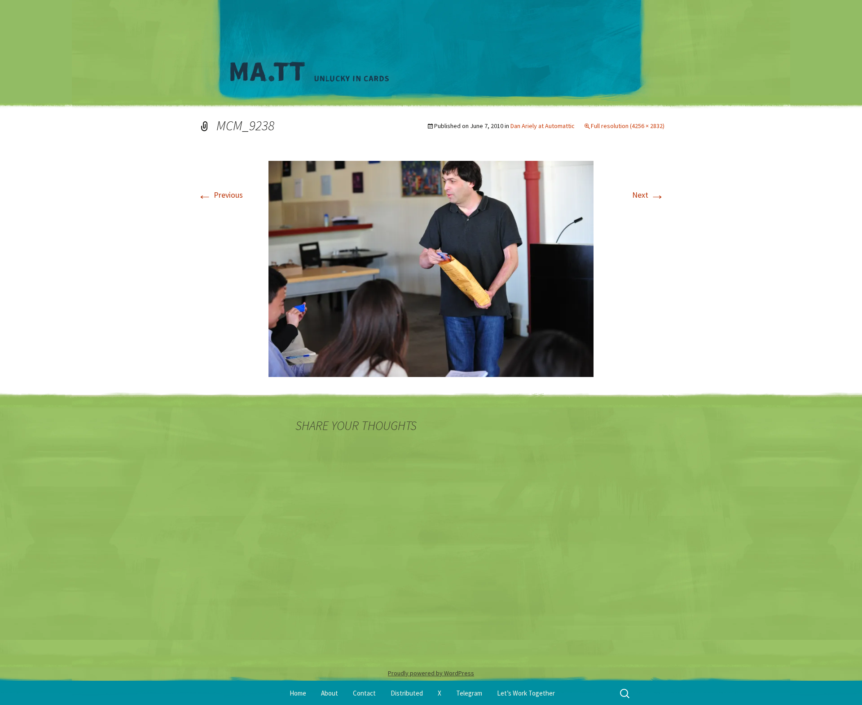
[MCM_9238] (431, 268)
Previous (220, 195)
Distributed (407, 693)
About (329, 693)
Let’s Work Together (526, 693)
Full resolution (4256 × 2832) (627, 126)
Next (648, 195)
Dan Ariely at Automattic (542, 126)
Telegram (469, 693)
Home (298, 693)
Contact (364, 693)
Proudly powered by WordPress (431, 673)
